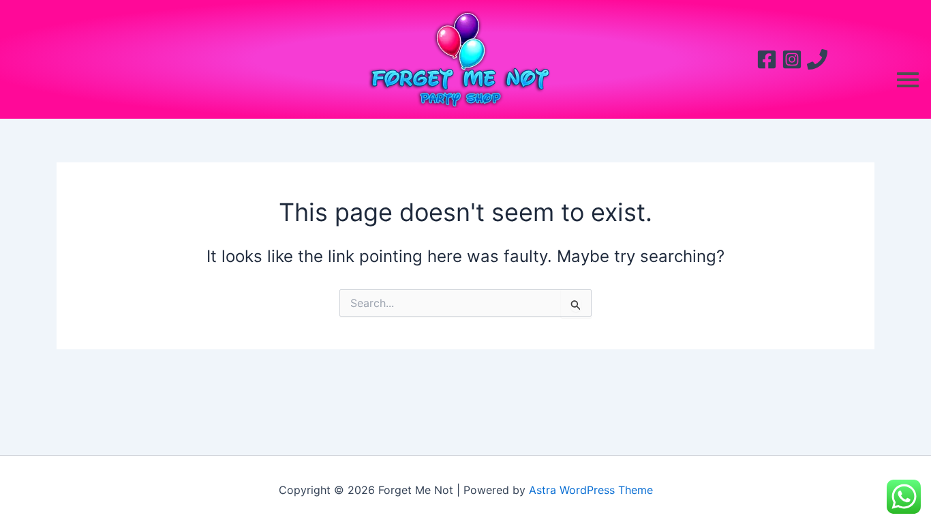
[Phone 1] (817, 59)
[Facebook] (767, 59)
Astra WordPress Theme (591, 490)
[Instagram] (792, 59)
